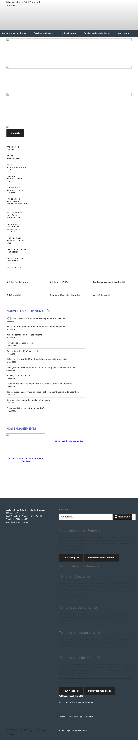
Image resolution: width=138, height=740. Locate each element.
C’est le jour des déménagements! (22, 351)
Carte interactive (13, 157)
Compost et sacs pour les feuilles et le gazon (28, 400)
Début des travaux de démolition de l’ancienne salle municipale (36, 359)
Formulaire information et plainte (15, 190)
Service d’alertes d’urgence (17, 251)
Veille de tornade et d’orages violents (24, 335)
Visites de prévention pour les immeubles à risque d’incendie (35, 326)
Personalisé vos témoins (101, 557)
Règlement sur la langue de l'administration (77, 717)
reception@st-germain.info (17, 522)
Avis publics (13, 267)
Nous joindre (123, 33)
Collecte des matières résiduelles (14, 215)
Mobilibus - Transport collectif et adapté (14, 228)
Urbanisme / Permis (13, 148)
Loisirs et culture (68, 33)
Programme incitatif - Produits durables (17, 203)
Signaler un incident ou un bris (15, 241)
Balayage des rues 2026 (18, 375)
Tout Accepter (71, 557)
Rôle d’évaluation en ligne (16, 167)
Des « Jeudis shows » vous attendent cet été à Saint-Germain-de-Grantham (42, 392)
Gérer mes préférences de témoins (76, 702)
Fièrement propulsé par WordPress (74, 731)
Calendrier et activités (14, 260)
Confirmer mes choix (99, 691)
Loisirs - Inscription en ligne (15, 179)
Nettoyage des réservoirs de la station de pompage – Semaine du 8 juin (40, 367)
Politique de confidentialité (70, 549)
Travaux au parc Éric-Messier (20, 343)
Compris (15, 133)
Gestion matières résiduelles (97, 33)
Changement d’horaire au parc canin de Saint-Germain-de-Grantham (39, 383)
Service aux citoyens (43, 33)
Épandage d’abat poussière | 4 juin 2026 (25, 408)
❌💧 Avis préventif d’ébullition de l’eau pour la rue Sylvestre (35, 318)
